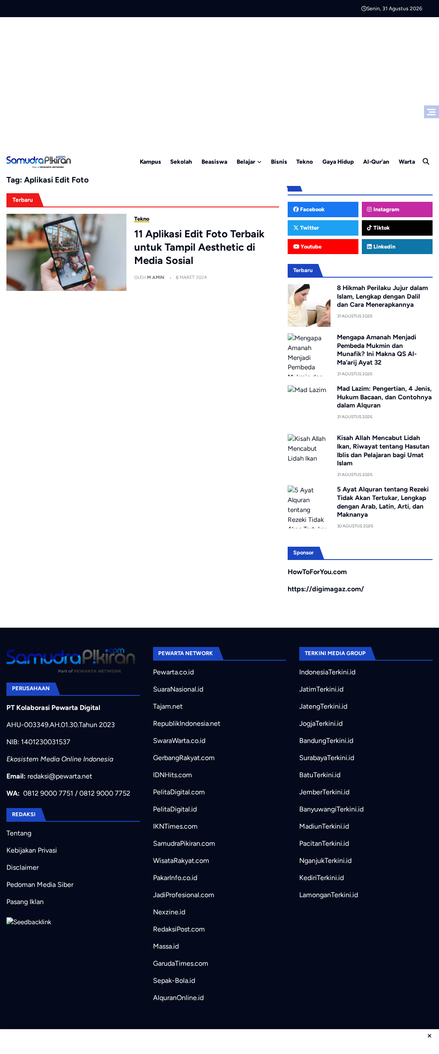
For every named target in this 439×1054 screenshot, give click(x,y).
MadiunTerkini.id (324, 826)
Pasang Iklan (25, 902)
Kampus (150, 161)
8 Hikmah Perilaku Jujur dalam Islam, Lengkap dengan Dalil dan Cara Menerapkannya (382, 296)
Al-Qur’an (376, 161)
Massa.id (166, 946)
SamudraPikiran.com (184, 843)
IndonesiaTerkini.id (327, 672)
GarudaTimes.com (180, 963)
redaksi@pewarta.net (59, 776)
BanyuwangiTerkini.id (331, 809)
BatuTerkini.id (319, 775)
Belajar (246, 161)
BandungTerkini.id (326, 741)
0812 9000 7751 (48, 793)
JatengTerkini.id (323, 706)
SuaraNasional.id (178, 689)
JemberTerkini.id (324, 792)
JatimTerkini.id (321, 689)
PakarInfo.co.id (175, 878)
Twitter (309, 228)
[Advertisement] (219, 81)
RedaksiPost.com (179, 929)
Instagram (385, 209)
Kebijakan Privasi (31, 850)
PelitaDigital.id (175, 809)
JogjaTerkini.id (321, 723)
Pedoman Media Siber (39, 884)
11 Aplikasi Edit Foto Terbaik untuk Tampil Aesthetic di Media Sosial (199, 247)
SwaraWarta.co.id (179, 741)
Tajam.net (168, 706)
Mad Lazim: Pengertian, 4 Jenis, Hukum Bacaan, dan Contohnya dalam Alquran (384, 397)
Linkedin (383, 246)
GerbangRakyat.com (184, 758)
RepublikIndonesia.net (186, 723)
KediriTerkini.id (321, 878)
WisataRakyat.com (181, 860)
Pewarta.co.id (173, 672)
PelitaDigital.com (179, 792)
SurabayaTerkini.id (326, 758)
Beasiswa (214, 161)
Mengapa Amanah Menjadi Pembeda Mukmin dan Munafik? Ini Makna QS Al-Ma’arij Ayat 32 (377, 349)
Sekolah (181, 161)
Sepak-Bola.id (174, 980)
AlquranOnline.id (178, 998)
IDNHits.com (172, 775)
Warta (407, 161)
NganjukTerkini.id (325, 860)
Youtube (310, 246)
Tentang (18, 833)
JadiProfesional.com (183, 895)
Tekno (304, 161)
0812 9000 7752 (104, 793)
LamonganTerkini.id (328, 895)
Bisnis (279, 161)
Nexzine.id (169, 912)
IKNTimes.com (175, 826)
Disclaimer (22, 867)
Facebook (312, 209)
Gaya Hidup (338, 161)
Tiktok (381, 228)
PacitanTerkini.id (324, 843)
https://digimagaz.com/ (326, 589)
